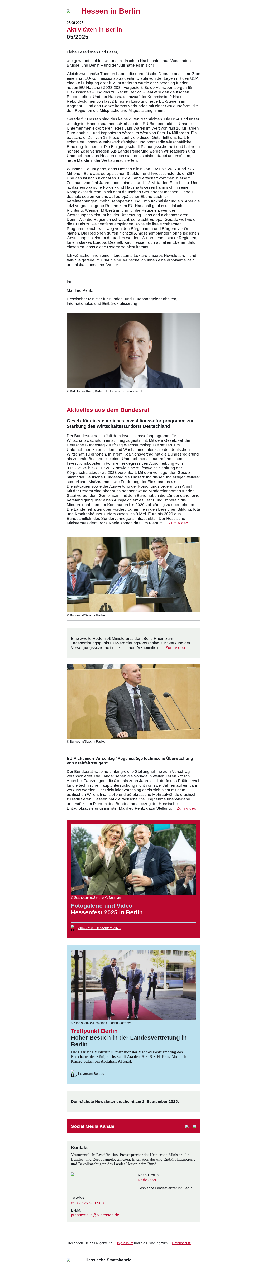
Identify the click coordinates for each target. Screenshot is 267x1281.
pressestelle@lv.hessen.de (95, 1215)
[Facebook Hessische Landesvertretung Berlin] (194, 1126)
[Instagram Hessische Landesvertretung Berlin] (187, 1126)
